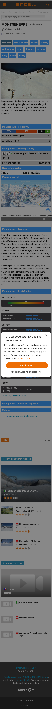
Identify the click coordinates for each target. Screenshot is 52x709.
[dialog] (26, 354)
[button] (26, 371)
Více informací (24, 358)
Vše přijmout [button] (27, 365)
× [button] (46, 335)
